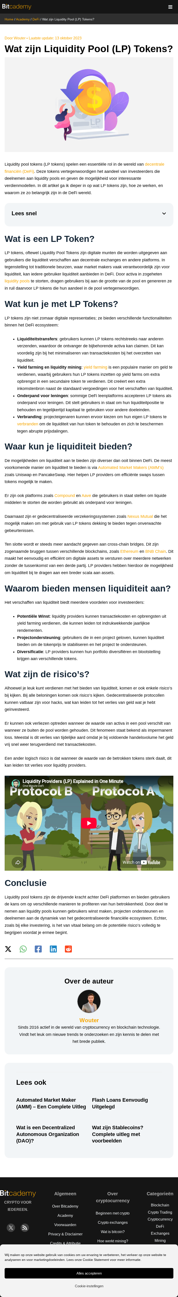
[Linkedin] (53, 949)
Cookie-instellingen (89, 1286)
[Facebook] (38, 949)
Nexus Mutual (140, 516)
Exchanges (160, 1233)
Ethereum (129, 551)
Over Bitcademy (65, 1206)
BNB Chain (155, 551)
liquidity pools (17, 281)
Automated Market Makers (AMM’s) (131, 467)
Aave (86, 495)
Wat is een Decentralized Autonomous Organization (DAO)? (47, 1134)
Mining (160, 1241)
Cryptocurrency (160, 1219)
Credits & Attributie (65, 1243)
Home (9, 19)
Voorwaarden (65, 1225)
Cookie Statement (96, 1260)
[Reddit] (68, 949)
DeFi (35, 19)
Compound (64, 495)
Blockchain (160, 1205)
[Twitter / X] (8, 949)
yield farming (95, 367)
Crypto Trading (160, 1212)
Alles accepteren (89, 1273)
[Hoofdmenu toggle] (170, 6)
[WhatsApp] (23, 949)
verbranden (27, 424)
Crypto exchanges (113, 1222)
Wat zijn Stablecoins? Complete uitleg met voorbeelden (117, 1134)
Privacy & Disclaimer (65, 1234)
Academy (23, 19)
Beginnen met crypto (113, 1213)
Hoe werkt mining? (112, 1241)
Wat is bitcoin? (113, 1232)
